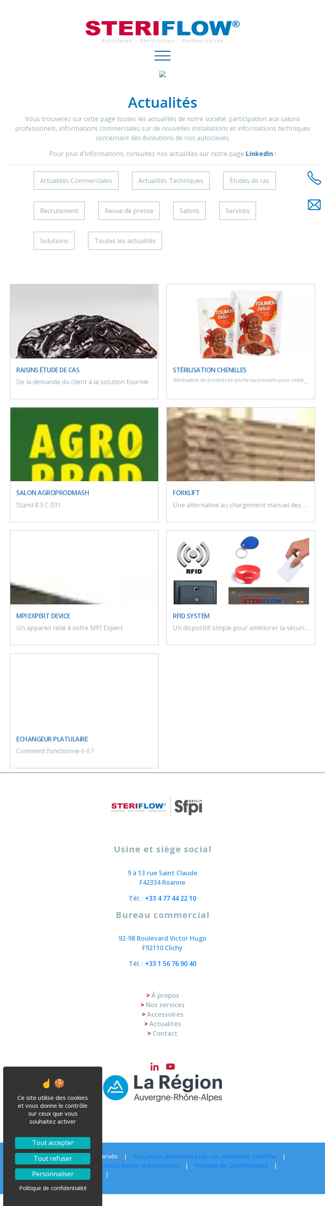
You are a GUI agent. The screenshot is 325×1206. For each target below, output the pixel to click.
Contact (165, 1033)
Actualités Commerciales (76, 180)
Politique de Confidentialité (231, 1165)
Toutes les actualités (125, 240)
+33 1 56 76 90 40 (170, 963)
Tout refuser (53, 1158)
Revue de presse (129, 210)
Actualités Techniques (170, 180)
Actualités (165, 1023)
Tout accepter (53, 1142)
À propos (165, 995)
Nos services (165, 1004)
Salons (189, 210)
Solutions (54, 240)
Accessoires (165, 1014)
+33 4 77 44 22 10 (170, 898)
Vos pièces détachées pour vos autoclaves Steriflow (204, 1156)
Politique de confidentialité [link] (53, 1188)
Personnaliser (53, 1174)
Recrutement (59, 210)
